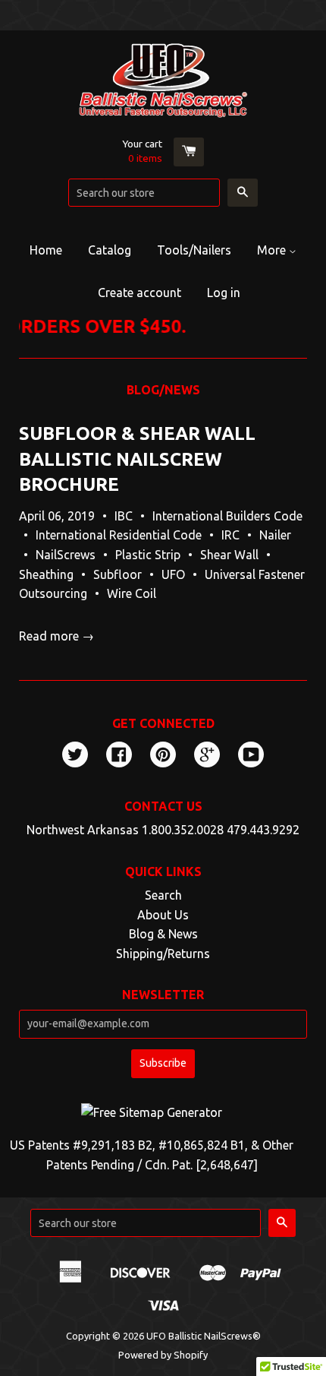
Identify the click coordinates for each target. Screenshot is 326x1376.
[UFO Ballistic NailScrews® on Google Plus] (207, 756)
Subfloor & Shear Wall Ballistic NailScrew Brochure (137, 459)
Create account (139, 292)
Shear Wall (229, 554)
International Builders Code (227, 516)
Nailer (275, 535)
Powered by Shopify (163, 1354)
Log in (223, 292)
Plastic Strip (147, 554)
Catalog (109, 250)
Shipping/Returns (163, 953)
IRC (230, 535)
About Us (163, 915)
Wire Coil (131, 593)
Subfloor (117, 574)
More (273, 250)
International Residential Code (119, 535)
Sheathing (46, 574)
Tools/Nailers (194, 250)
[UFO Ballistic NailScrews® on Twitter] (75, 756)
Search (163, 895)
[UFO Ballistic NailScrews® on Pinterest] (163, 756)
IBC (123, 516)
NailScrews (66, 554)
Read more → (56, 636)
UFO (173, 574)
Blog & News (163, 934)
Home (46, 250)
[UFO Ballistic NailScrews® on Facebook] (119, 756)
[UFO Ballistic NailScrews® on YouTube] (251, 756)
